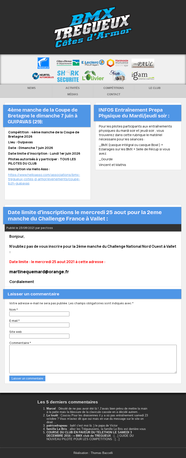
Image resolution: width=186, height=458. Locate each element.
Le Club (155, 88)
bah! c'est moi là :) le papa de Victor (93, 425)
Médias (72, 94)
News (31, 88)
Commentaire (20, 343)
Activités (73, 88)
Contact (113, 94)
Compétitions (113, 88)
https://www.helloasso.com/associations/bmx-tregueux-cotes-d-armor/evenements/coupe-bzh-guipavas (44, 179)
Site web (15, 332)
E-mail (14, 321)
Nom (13, 309)
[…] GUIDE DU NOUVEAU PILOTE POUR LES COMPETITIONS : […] (90, 437)
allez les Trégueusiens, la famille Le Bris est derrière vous (108, 429)
